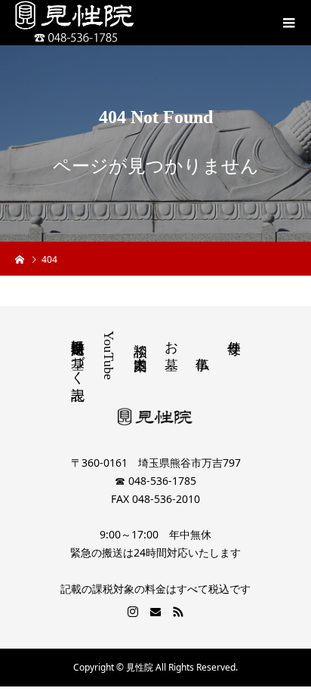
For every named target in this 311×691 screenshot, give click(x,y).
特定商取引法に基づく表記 (77, 354)
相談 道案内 (140, 340)
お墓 (171, 339)
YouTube (108, 355)
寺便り (234, 339)
